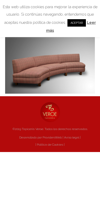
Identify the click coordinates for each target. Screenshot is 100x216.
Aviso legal (71, 137)
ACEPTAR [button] (77, 23)
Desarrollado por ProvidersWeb (40, 137)
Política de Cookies (49, 144)
